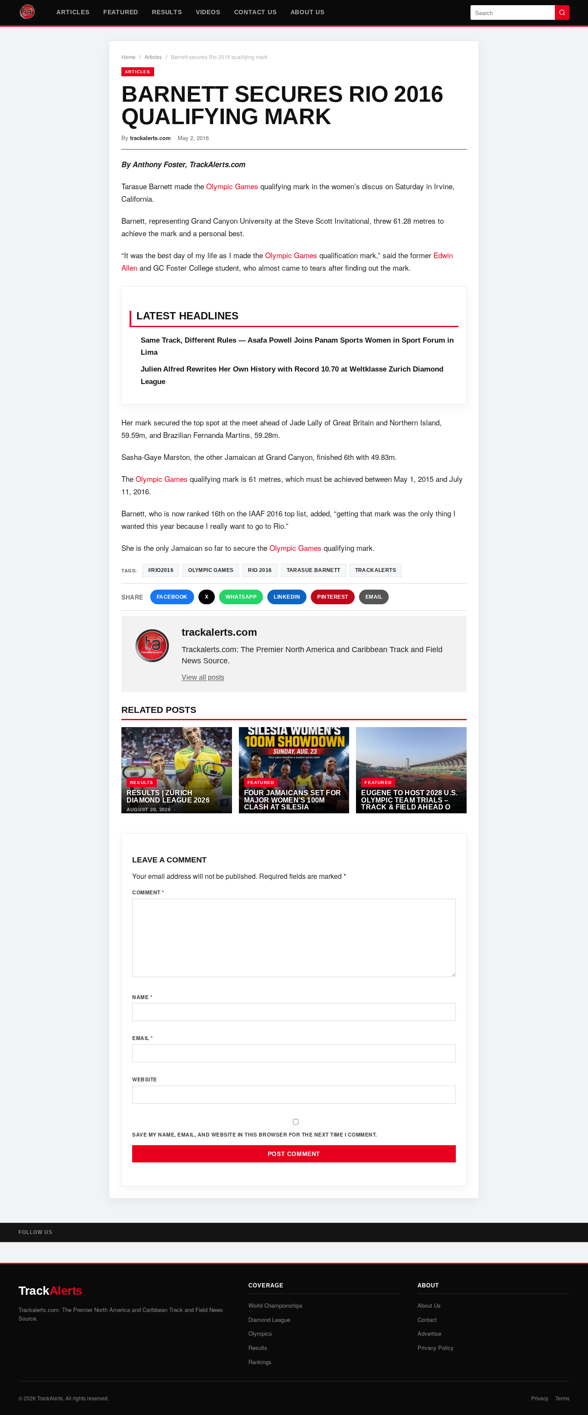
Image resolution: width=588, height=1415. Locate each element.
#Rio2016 (160, 570)
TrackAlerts (50, 1398)
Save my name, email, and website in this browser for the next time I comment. (254, 1134)
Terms (562, 1398)
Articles (72, 12)
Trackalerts (375, 570)
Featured (120, 12)
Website (144, 1079)
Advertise (429, 1333)
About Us (308, 12)
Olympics (260, 1333)
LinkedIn (287, 597)
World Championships (275, 1305)
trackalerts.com (150, 138)
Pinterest (332, 597)
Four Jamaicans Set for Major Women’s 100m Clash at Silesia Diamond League (292, 803)
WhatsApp (241, 597)
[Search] (562, 12)
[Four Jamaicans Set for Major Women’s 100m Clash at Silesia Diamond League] (294, 770)
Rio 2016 (260, 570)
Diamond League (269, 1319)
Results (167, 12)
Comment (148, 892)
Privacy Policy (436, 1347)
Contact (427, 1319)
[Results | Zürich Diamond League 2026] (176, 770)
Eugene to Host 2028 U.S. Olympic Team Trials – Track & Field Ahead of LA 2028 (409, 803)
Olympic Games (232, 186)
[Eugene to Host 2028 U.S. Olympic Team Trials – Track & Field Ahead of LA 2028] (411, 770)
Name (142, 997)
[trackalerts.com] (152, 646)
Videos (208, 12)
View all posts (203, 677)
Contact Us (255, 12)
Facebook (172, 597)
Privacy (539, 1398)
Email (374, 597)
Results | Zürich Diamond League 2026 (168, 796)
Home (128, 56)
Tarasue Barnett (313, 570)
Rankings (260, 1362)
